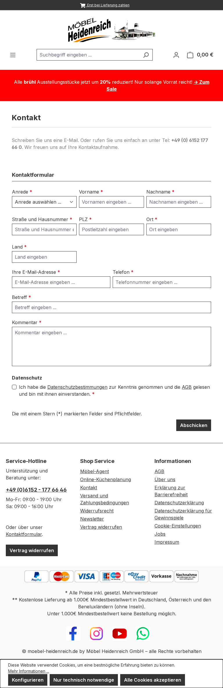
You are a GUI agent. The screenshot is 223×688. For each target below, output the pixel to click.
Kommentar (27, 322)
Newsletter (92, 519)
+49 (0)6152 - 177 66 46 (36, 490)
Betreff (21, 297)
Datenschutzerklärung (179, 502)
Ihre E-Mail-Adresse (36, 272)
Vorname (91, 192)
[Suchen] (146, 55)
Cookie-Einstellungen (177, 526)
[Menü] (13, 55)
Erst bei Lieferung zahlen (107, 5)
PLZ (85, 219)
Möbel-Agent (94, 471)
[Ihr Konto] (176, 55)
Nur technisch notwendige (83, 680)
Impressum (166, 542)
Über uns (164, 479)
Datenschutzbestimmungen (77, 387)
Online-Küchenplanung (105, 479)
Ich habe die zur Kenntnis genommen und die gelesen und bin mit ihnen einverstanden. (114, 390)
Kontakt (88, 487)
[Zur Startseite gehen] (111, 30)
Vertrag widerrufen (32, 550)
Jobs (160, 534)
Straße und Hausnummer (42, 219)
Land (19, 247)
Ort (151, 219)
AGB (187, 387)
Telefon (123, 272)
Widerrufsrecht (97, 511)
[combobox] (88, 55)
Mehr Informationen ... (28, 671)
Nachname (160, 192)
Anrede (22, 192)
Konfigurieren (28, 680)
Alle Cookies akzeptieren (152, 680)
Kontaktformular (24, 534)
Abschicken (193, 425)
